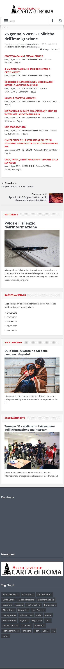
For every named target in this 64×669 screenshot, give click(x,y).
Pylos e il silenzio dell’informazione (21, 225)
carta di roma (44, 594)
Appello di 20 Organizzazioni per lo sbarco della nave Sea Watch (28, 199)
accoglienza (28, 594)
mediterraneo (9, 620)
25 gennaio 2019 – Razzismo (17, 186)
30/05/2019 (12, 326)
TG (53, 630)
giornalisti (23, 610)
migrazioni (37, 620)
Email (57, 49)
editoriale (7, 605)
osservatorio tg (10, 625)
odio (48, 620)
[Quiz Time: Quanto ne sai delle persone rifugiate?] (32, 375)
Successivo (38, 194)
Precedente (11, 183)
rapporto (26, 625)
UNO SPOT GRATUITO (15, 127)
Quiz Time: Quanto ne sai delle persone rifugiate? (26, 352)
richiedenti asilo (11, 630)
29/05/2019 (12, 330)
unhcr (6, 636)
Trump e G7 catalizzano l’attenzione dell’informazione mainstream (30, 428)
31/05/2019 (12, 321)
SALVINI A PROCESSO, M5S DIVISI (20, 98)
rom (37, 630)
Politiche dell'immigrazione (18, 46)
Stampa (46, 49)
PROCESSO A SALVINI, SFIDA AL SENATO (24, 56)
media (48, 615)
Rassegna (35, 46)
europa (19, 605)
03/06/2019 (12, 317)
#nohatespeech (10, 594)
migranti (24, 620)
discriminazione (26, 599)
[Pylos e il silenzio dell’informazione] (32, 249)
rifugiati (27, 630)
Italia (38, 615)
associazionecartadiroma (28, 44)
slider (45, 630)
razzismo (39, 625)
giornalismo (8, 610)
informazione (26, 615)
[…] (6, 402)
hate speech (38, 610)
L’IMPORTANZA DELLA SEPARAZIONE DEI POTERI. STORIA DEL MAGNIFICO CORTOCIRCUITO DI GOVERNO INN (31, 143)
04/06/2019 (12, 312)
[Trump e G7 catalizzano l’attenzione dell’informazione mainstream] (32, 451)
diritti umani (9, 599)
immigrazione (9, 615)
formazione (50, 605)
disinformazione (46, 599)
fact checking (33, 605)
